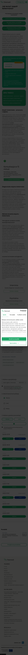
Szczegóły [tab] (12, 314)
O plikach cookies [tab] (21, 314)
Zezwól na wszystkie (14, 339)
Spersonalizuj (13, 343)
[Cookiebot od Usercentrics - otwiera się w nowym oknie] (20, 311)
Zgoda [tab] (4, 314)
